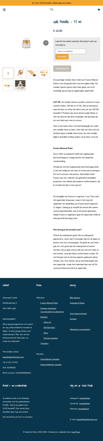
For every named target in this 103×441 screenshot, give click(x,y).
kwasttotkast (85, 398)
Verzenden (62, 56)
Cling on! (47, 322)
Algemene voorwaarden (80, 329)
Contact (73, 319)
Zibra (46, 333)
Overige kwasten (51, 338)
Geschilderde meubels (49, 359)
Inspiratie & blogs (77, 303)
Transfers (44, 343)
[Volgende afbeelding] (46, 43)
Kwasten (44, 317)
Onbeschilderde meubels (51, 365)
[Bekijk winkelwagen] (99, 9)
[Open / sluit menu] (4, 9)
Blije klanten (75, 298)
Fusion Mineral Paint (49, 303)
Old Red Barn (49, 327)
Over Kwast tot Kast (78, 314)
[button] (8, 73)
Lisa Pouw (75, 432)
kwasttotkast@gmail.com (13, 357)
